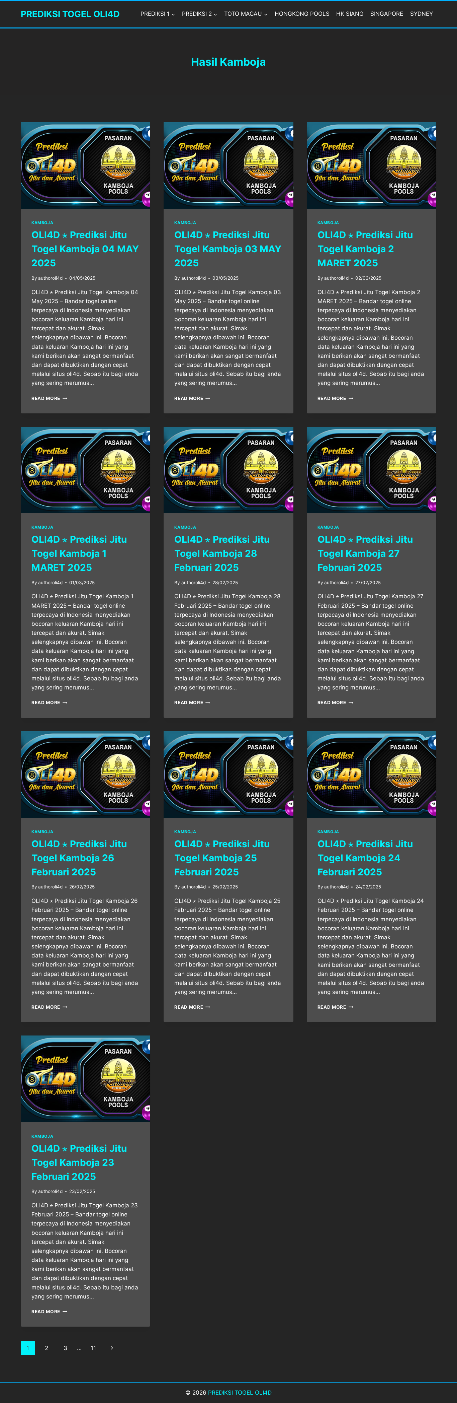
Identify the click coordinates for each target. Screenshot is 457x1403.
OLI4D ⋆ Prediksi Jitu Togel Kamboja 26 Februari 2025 (79, 858)
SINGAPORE (386, 13)
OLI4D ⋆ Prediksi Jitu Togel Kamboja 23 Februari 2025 (79, 1162)
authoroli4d (50, 278)
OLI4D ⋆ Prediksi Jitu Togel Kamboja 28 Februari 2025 (222, 553)
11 (93, 1348)
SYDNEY (421, 13)
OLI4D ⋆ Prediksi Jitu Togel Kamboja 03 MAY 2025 (227, 249)
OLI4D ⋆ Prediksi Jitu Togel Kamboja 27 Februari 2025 (365, 553)
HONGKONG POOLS (302, 13)
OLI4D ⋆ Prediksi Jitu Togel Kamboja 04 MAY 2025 (85, 249)
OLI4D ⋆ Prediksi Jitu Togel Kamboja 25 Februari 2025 (222, 858)
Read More (49, 398)
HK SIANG (350, 13)
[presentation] (85, 165)
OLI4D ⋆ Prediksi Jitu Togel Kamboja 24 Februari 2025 (365, 858)
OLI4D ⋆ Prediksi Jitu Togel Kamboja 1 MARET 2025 (79, 553)
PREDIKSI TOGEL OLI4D (240, 1392)
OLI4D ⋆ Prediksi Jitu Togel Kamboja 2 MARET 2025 (365, 249)
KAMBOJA (42, 222)
